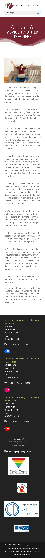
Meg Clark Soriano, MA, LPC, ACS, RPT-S (18, 443)
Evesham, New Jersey (18, 446)
